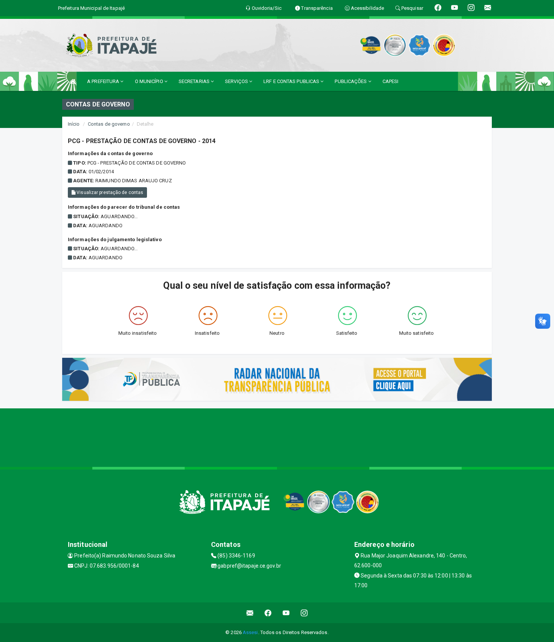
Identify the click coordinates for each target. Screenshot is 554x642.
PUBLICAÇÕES (351, 81)
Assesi (250, 632)
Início (74, 124)
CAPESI (391, 81)
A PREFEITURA (103, 81)
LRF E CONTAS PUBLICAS (291, 81)
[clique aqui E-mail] (250, 612)
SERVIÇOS (237, 81)
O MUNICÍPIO (149, 81)
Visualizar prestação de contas (109, 192)
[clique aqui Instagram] (304, 612)
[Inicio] (73, 81)
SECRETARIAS (195, 81)
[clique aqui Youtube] (286, 612)
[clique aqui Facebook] (268, 612)
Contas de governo (109, 124)
